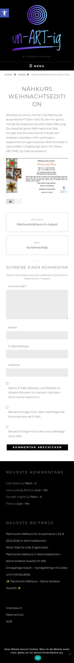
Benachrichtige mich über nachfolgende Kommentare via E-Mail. (36, 414)
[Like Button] (10, 201)
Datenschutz (15, 614)
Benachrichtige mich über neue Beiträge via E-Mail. (36, 434)
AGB (9, 621)
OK (38, 657)
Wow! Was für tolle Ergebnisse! (27, 547)
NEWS (22, 74)
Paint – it (30, 483)
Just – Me (41, 490)
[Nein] (69, 654)
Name (12, 327)
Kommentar (17, 286)
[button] (4, 13)
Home (9, 74)
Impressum (14, 608)
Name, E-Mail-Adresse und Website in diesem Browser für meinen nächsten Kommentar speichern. (34, 392)
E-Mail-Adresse (18, 346)
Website (14, 365)
